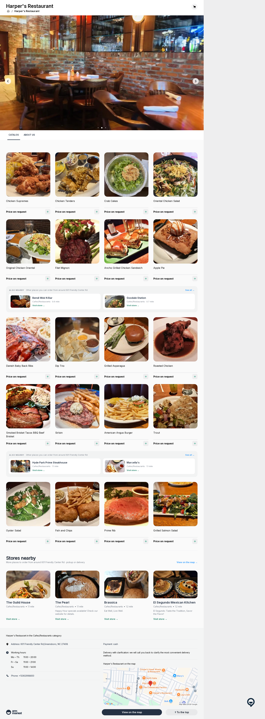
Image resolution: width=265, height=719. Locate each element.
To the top (183, 712)
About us (29, 134)
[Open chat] (251, 702)
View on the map (132, 712)
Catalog (14, 134)
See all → (189, 290)
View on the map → (187, 562)
